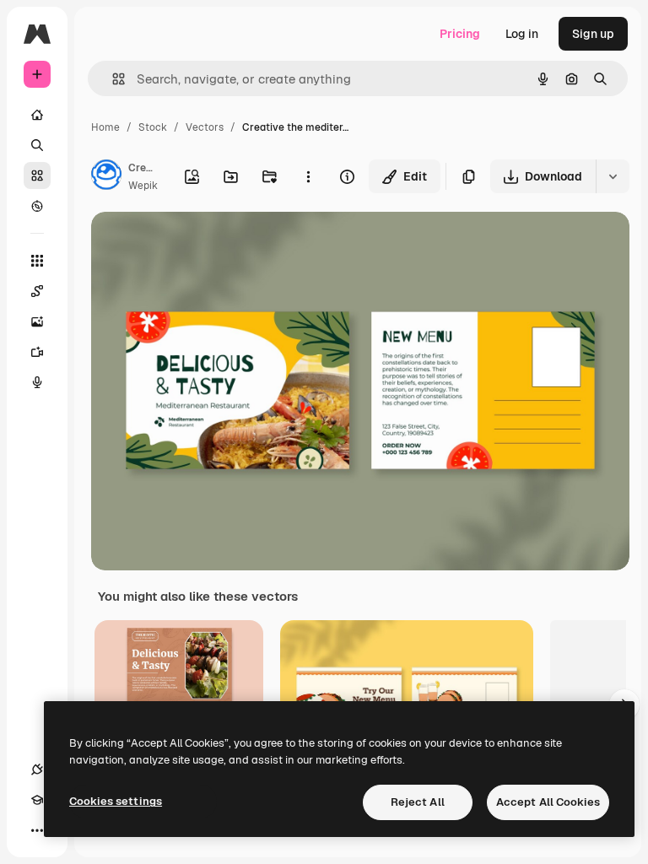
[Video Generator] (37, 351)
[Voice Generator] (37, 382)
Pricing (460, 33)
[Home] (37, 114)
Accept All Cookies (548, 802)
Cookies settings (115, 801)
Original (199, 244)
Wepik (143, 185)
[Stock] (37, 175)
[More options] (308, 176)
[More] (37, 830)
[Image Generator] (37, 321)
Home (105, 127)
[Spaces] (37, 291)
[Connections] (37, 769)
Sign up (593, 33)
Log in (521, 33)
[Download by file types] (612, 176)
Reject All (418, 802)
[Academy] (37, 799)
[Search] (37, 145)
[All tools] (37, 260)
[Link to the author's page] (106, 177)
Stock (152, 127)
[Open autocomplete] (112, 79)
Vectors (205, 127)
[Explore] (37, 205)
